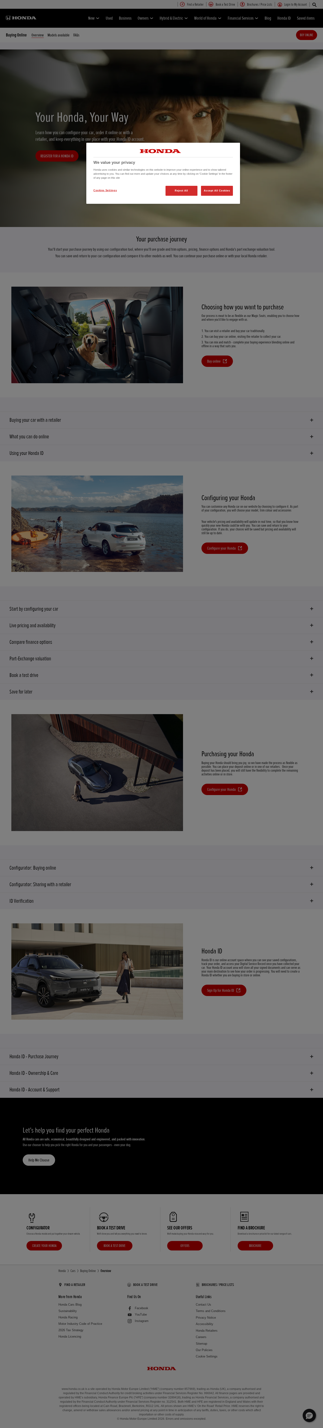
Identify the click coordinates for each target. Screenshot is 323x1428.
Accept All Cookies (217, 190)
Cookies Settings (105, 190)
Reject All (181, 190)
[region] (163, 173)
